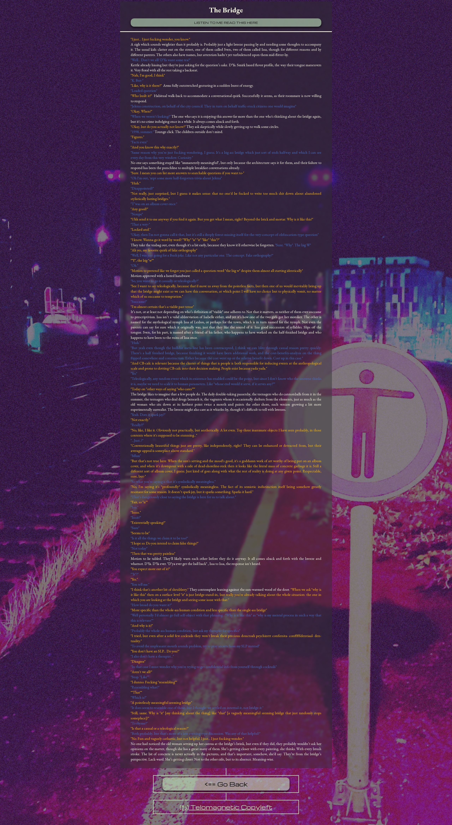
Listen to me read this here (226, 22)
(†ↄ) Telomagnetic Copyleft (226, 807)
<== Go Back (226, 784)
